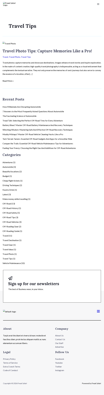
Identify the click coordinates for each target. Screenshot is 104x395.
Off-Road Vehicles (11, 222)
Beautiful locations (11, 171)
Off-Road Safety (10, 213)
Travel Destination (11, 240)
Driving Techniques (11, 185)
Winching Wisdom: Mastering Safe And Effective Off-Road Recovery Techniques (38, 129)
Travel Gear (8, 245)
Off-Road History (10, 208)
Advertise (59, 347)
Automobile (8, 167)
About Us (59, 335)
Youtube (59, 363)
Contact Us (60, 339)
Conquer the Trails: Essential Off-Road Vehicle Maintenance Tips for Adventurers (38, 143)
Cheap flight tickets (11, 180)
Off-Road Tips (9, 217)
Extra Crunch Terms (11, 366)
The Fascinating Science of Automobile (19, 116)
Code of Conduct (10, 370)
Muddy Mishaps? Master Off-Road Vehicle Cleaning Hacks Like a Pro (33, 134)
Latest (5, 194)
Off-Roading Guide (11, 231)
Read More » (8, 80)
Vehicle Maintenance (12, 263)
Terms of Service (10, 363)
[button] (98, 311)
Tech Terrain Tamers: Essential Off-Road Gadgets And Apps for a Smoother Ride (37, 139)
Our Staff (59, 343)
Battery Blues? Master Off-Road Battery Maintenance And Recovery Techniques (38, 125)
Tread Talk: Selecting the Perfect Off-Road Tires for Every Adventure (33, 120)
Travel (5, 57)
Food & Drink (8, 190)
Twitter (58, 366)
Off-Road (7, 203)
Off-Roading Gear (10, 226)
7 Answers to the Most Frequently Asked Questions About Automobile (33, 111)
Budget (6, 176)
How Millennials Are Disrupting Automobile (22, 107)
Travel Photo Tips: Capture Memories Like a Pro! (47, 51)
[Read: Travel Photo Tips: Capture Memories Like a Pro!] (9, 43)
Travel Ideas (8, 249)
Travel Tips (26, 57)
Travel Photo (14, 57)
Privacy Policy (9, 359)
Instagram (59, 370)
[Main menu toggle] (98, 4)
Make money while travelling (15, 199)
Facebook (59, 359)
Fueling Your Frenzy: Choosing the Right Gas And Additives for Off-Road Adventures (39, 148)
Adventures (8, 162)
